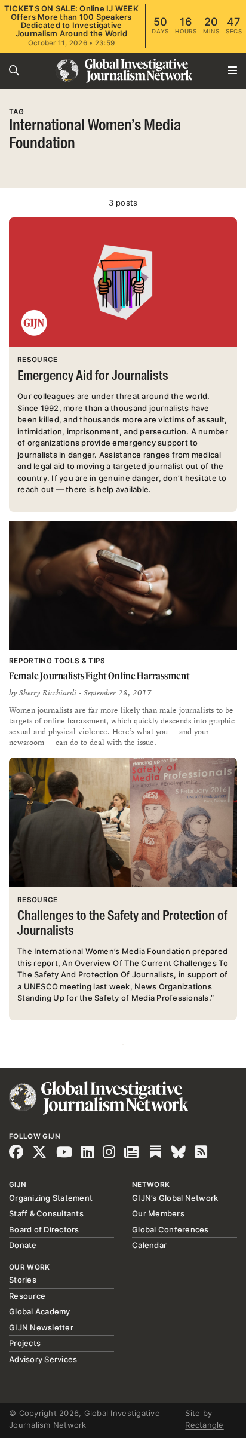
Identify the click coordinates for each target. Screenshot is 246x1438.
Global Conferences (170, 1229)
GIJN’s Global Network (175, 1198)
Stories (22, 1279)
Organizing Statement (51, 1198)
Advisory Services (43, 1359)
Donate (23, 1245)
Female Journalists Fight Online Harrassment (99, 676)
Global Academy (39, 1311)
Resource (27, 1296)
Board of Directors (44, 1229)
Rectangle (204, 1425)
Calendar (149, 1245)
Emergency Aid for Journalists (92, 376)
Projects (25, 1343)
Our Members (158, 1213)
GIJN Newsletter (41, 1327)
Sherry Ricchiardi (47, 693)
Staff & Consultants (46, 1213)
